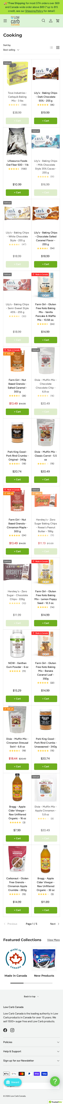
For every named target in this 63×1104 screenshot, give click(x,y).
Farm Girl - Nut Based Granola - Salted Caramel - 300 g (17, 385)
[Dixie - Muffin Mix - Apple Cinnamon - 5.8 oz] (46, 787)
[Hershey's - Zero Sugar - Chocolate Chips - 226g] (17, 572)
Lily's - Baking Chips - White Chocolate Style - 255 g (17, 236)
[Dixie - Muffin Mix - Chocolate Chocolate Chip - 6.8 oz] (46, 360)
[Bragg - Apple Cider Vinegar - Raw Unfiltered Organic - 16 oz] (17, 787)
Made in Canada (16, 975)
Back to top (30, 996)
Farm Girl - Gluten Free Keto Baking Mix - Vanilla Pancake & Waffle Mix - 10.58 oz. (45, 312)
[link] (12, 924)
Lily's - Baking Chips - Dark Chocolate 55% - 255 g (45, 96)
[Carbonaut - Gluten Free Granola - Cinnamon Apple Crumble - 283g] (17, 859)
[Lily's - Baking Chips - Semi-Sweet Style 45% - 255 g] (17, 285)
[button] (57, 20)
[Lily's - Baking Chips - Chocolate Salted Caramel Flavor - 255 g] (46, 213)
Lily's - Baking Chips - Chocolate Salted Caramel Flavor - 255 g (45, 238)
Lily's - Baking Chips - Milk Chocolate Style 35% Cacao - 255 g (45, 166)
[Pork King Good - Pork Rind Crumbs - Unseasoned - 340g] (46, 719)
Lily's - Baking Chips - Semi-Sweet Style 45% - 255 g (17, 308)
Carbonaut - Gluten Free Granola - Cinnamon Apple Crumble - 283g (17, 884)
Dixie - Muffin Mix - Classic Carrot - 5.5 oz (46, 455)
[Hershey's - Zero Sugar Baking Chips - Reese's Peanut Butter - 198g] (46, 500)
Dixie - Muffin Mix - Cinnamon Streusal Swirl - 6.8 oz (17, 742)
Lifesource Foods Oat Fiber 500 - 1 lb (17, 162)
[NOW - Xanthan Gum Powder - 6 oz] (17, 644)
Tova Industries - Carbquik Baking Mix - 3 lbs (17, 96)
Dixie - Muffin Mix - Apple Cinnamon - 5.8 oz (46, 810)
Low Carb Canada (18, 1096)
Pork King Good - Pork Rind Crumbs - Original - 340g (17, 455)
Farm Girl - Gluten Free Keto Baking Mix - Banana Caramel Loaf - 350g (45, 671)
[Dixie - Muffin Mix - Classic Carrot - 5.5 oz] (46, 432)
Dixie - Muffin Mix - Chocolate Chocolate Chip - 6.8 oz (46, 385)
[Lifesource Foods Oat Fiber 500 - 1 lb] (17, 141)
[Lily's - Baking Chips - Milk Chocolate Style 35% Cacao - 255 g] (46, 141)
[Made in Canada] (15, 958)
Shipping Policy (34, 10)
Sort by (7, 45)
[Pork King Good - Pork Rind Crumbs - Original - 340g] (17, 432)
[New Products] (44, 958)
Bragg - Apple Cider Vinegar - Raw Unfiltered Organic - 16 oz (17, 812)
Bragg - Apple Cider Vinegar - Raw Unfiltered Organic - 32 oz (46, 884)
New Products (44, 975)
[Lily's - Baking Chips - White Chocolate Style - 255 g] (17, 213)
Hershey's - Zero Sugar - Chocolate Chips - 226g (17, 595)
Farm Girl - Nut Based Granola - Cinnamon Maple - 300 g (17, 525)
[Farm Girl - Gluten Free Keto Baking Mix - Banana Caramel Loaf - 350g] (46, 644)
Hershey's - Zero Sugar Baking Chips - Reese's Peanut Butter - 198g (45, 525)
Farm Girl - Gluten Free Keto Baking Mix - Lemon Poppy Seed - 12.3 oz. (45, 597)
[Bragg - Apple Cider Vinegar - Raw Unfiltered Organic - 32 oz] (46, 859)
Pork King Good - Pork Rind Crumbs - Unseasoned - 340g (45, 742)
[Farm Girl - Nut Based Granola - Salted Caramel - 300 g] (17, 360)
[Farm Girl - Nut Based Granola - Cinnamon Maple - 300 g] (17, 500)
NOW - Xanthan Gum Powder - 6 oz (17, 665)
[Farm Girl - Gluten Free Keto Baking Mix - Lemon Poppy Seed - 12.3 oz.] (46, 572)
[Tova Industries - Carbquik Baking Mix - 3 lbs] (17, 73)
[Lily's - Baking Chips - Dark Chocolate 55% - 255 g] (46, 73)
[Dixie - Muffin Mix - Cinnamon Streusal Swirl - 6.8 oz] (17, 719)
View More (53, 939)
